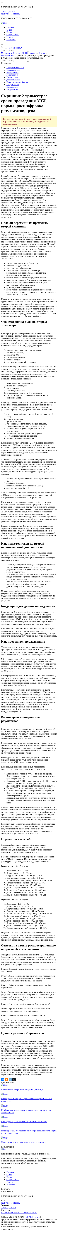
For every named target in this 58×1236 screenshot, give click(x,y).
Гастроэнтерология (15, 67)
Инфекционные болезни (17, 82)
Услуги (9, 37)
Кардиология (12, 84)
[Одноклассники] (6, 1079)
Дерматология (13, 80)
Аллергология (13, 70)
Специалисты (12, 35)
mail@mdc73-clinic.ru (10, 14)
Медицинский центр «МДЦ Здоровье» (19, 53)
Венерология (12, 72)
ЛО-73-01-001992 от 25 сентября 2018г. (19, 1212)
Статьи (42, 53)
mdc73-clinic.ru (31, 1217)
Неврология (12, 87)
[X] (14, 1079)
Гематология (12, 75)
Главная (10, 27)
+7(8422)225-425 (8, 11)
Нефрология (12, 89)
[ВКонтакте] (2, 1079)
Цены (9, 32)
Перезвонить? (15, 48)
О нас (9, 30)
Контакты (11, 39)
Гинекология (7, 55)
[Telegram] (10, 1079)
